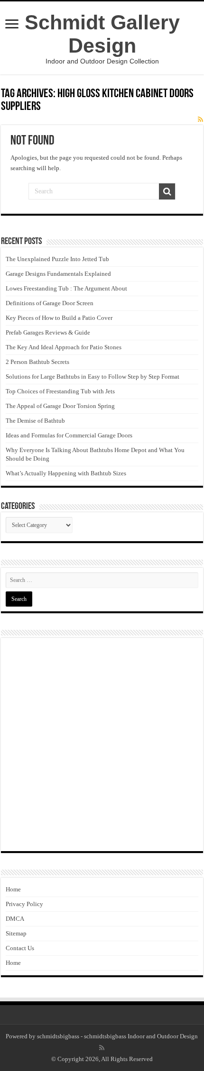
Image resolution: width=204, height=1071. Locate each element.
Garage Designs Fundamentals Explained (58, 273)
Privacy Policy (24, 904)
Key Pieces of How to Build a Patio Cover (59, 317)
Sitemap (16, 933)
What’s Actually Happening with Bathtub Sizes (66, 473)
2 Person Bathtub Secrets (37, 361)
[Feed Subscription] (200, 120)
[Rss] (101, 1047)
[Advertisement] (102, 744)
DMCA (15, 918)
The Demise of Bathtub (35, 420)
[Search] (167, 191)
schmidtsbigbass (58, 1036)
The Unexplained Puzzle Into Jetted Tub (57, 259)
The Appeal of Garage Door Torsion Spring (60, 405)
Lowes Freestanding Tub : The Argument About (66, 288)
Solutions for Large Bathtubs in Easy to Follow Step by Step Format (92, 376)
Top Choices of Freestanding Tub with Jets (60, 391)
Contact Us (20, 948)
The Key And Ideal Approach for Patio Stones (63, 347)
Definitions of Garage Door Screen (49, 303)
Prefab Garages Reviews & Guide (48, 332)
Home (13, 889)
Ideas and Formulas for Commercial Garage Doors (69, 435)
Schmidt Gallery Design (102, 34)
